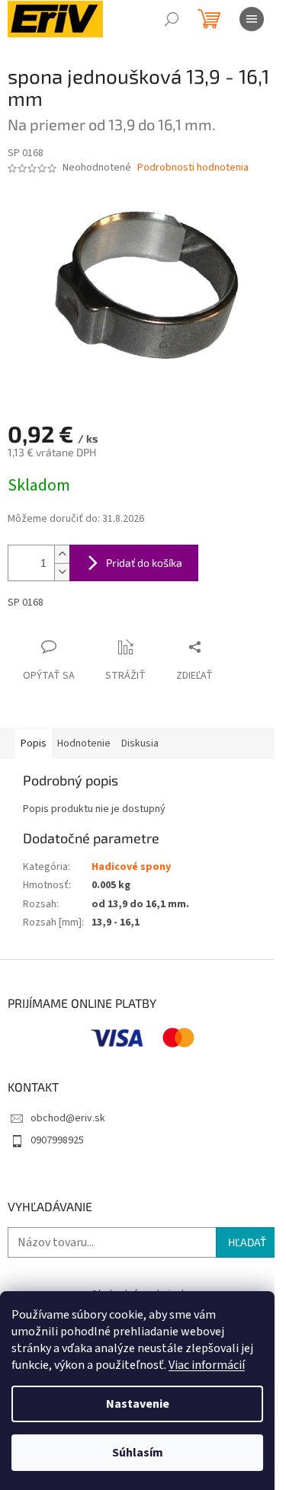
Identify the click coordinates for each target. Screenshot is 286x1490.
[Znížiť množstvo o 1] (61, 571)
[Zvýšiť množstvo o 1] (61, 554)
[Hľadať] (171, 19)
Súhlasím (137, 1452)
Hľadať (247, 1242)
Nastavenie (137, 1404)
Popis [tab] (34, 743)
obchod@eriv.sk (68, 1118)
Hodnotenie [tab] (84, 743)
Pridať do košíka (144, 562)
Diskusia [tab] (140, 743)
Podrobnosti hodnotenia (193, 168)
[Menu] (251, 19)
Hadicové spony (131, 866)
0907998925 (57, 1140)
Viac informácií (207, 1365)
